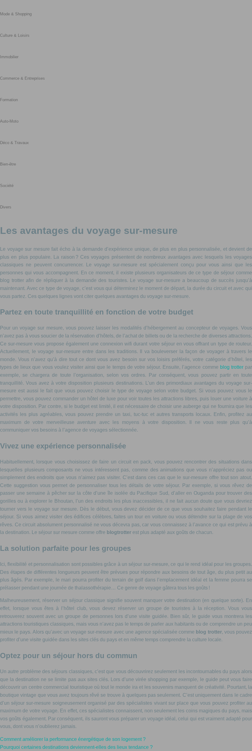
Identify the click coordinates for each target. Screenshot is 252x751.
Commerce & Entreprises (22, 78)
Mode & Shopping (16, 14)
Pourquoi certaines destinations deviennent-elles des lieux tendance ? (76, 747)
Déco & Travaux (14, 142)
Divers (5, 207)
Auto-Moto (9, 121)
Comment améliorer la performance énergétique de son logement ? (73, 739)
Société (7, 185)
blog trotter (231, 367)
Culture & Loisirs (15, 35)
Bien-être (8, 164)
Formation (9, 99)
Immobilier (9, 57)
